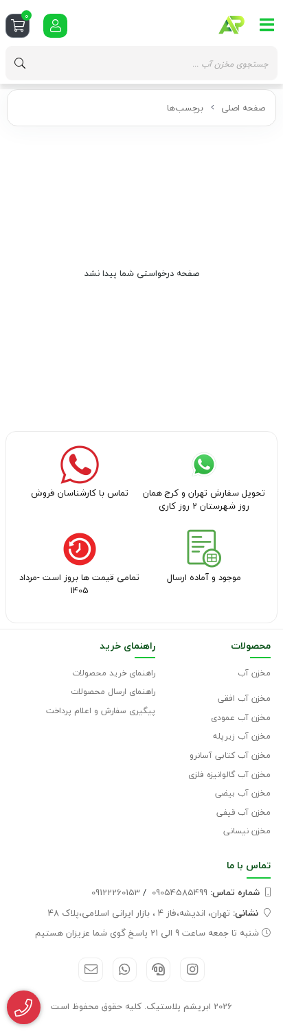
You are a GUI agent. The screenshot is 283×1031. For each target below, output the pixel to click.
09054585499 (206, 892)
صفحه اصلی (243, 107)
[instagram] (192, 970)
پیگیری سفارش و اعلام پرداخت (100, 711)
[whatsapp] (125, 970)
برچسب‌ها (185, 107)
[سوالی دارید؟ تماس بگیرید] (24, 1008)
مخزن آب (254, 673)
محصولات (251, 645)
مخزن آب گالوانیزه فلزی (229, 774)
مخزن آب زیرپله (242, 736)
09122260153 (115, 892)
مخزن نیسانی (247, 831)
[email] (90, 970)
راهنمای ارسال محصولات (113, 691)
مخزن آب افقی (244, 698)
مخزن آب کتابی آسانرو (230, 755)
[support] (158, 970)
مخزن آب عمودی (241, 717)
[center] (19, 63)
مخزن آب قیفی (243, 812)
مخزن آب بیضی (243, 793)
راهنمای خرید (127, 645)
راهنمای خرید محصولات (113, 673)
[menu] (267, 25)
